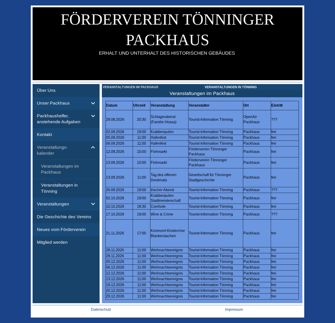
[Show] (93, 103)
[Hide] (93, 147)
